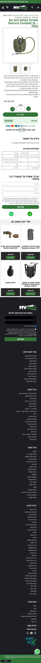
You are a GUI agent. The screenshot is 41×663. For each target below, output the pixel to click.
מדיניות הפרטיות (10, 657)
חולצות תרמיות (32, 520)
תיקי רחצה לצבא (31, 374)
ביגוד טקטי (33, 535)
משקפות (33, 474)
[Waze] (27, 633)
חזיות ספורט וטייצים (30, 581)
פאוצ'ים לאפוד (32, 459)
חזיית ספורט (33, 568)
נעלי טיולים (33, 543)
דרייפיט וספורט (32, 566)
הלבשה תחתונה (31, 517)
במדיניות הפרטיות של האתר (21, 201)
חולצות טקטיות (32, 469)
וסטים (34, 487)
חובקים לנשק (32, 404)
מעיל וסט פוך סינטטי (30, 512)
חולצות (34, 571)
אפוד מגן (34, 464)
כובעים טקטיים (32, 490)
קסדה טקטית (32, 485)
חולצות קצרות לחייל (30, 576)
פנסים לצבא (33, 439)
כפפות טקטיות (32, 472)
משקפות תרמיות (31, 477)
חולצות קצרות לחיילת (30, 578)
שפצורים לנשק (32, 437)
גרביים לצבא (33, 563)
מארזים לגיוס (32, 361)
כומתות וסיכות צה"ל (30, 421)
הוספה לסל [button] (31, 257)
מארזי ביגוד (33, 586)
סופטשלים (33, 591)
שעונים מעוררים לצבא (30, 379)
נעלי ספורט (33, 553)
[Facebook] (31, 633)
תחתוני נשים (32, 594)
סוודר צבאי (33, 589)
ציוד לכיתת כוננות (31, 462)
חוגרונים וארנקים (31, 419)
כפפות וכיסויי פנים (31, 525)
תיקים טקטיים (32, 497)
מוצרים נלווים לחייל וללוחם (29, 492)
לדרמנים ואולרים (31, 424)
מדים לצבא (33, 527)
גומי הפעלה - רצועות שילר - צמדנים (26, 411)
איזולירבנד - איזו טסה (30, 409)
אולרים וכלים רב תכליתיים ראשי (27, 393)
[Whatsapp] (35, 633)
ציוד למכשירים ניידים (30, 358)
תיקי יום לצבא (32, 371)
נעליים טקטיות (32, 479)
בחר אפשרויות (30, 294)
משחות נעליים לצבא (30, 356)
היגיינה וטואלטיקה (31, 381)
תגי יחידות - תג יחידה (30, 401)
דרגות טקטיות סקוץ (30, 396)
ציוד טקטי (27, 15)
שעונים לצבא (32, 363)
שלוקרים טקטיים (18, 15)
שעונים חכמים (32, 366)
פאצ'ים (34, 451)
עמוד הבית (35, 15)
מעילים (34, 532)
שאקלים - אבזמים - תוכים (29, 434)
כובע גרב (33, 522)
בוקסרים (34, 555)
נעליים (34, 537)
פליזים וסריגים (32, 514)
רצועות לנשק (32, 406)
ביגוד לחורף (33, 509)
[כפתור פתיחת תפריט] (38, 7)
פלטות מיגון (33, 482)
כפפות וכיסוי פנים (31, 583)
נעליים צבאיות (32, 550)
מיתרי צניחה (33, 427)
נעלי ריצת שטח (32, 545)
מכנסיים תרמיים (32, 530)
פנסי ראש (33, 432)
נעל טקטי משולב (31, 540)
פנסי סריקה (33, 398)
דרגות (34, 414)
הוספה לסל (20, 115)
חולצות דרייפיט (32, 573)
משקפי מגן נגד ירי (31, 454)
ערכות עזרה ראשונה (30, 456)
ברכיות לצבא (32, 467)
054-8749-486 (31, 629)
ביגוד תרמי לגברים (31, 558)
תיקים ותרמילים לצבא (30, 369)
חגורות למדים (32, 416)
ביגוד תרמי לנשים (31, 560)
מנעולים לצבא (32, 376)
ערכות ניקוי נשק (31, 429)
